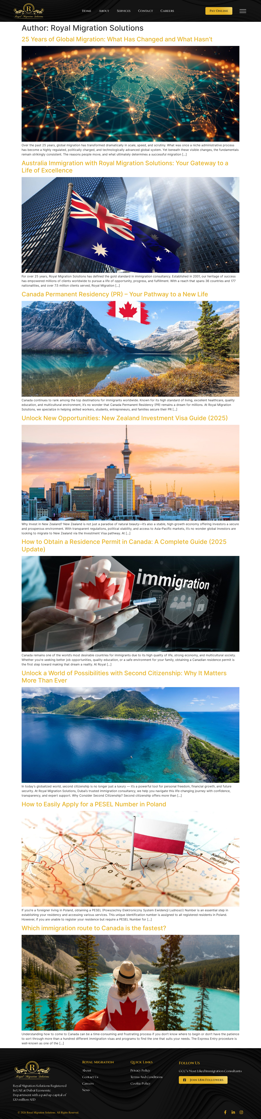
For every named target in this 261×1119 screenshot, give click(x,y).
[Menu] (243, 11)
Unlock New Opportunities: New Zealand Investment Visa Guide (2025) (125, 418)
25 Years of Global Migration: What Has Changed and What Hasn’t (117, 39)
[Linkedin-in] (233, 1112)
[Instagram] (241, 1112)
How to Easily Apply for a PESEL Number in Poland (94, 804)
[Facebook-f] (225, 1112)
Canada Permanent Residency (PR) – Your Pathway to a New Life (115, 294)
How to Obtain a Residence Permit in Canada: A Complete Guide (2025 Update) (124, 545)
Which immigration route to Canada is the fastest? (94, 928)
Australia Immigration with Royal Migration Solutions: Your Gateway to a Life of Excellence (125, 166)
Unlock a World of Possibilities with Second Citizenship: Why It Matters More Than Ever (124, 676)
